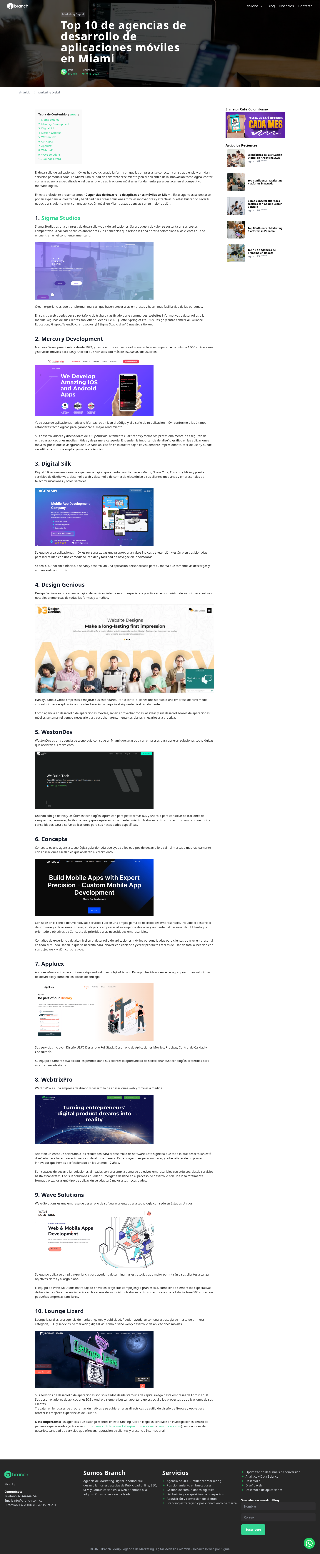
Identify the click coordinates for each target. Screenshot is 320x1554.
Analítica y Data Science (262, 1476)
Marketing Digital (73, 14)
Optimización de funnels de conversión (273, 1472)
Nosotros (286, 6)
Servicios (252, 6)
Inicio (26, 92)
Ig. (13, 1484)
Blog (271, 6)
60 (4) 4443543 (28, 1496)
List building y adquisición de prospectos (195, 1494)
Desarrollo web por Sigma (211, 1549)
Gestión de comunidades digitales (190, 1490)
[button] (309, 1543)
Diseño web (254, 1485)
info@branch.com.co (28, 1500)
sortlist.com (92, 1426)
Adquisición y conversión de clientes (192, 1499)
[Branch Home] (17, 6)
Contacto (305, 6)
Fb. (6, 1484)
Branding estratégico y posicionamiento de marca (202, 1503)
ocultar (73, 114)
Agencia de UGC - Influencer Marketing (194, 1481)
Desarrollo (253, 1481)
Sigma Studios (61, 218)
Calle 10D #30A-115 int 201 (37, 1505)
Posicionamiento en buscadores (189, 1485)
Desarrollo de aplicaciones (264, 1490)
